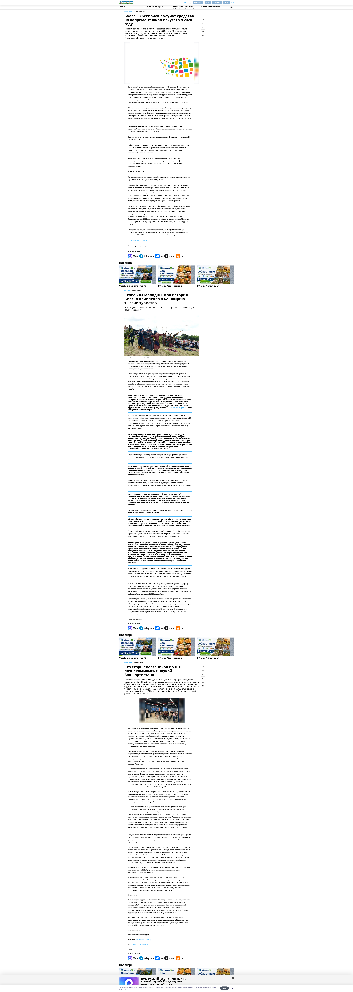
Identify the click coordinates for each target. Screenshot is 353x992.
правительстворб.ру (143, 939)
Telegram (217, 2)
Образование (128, 12)
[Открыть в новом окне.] (133, 256)
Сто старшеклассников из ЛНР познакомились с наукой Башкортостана (153, 7)
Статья (122, 7)
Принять (224, 988)
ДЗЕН (226, 2)
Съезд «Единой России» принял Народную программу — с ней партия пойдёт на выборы (184, 7)
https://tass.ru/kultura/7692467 (139, 240)
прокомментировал (177, 407)
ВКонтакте (197, 2)
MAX (207, 2)
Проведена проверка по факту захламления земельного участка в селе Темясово (212, 7)
